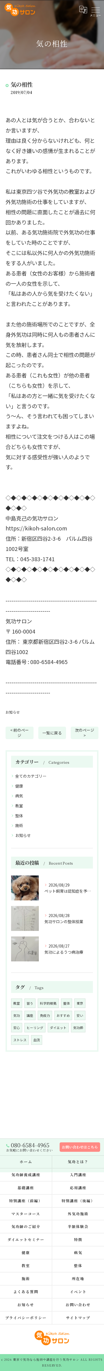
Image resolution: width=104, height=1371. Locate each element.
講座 (30, 1015)
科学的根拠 (48, 1003)
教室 (19, 805)
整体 (19, 815)
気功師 (78, 1027)
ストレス (20, 1040)
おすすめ (63, 1015)
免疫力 (45, 1015)
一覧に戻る (52, 733)
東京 (80, 1003)
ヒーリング (35, 1027)
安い (80, 1015)
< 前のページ (19, 732)
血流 (36, 1040)
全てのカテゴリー (30, 776)
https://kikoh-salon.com (36, 528)
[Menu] (95, 9)
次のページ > (84, 732)
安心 (16, 1027)
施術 (19, 825)
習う (30, 1003)
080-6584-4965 (49, 662)
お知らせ (13, 712)
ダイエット (58, 1027)
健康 (19, 786)
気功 (16, 1015)
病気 (19, 795)
